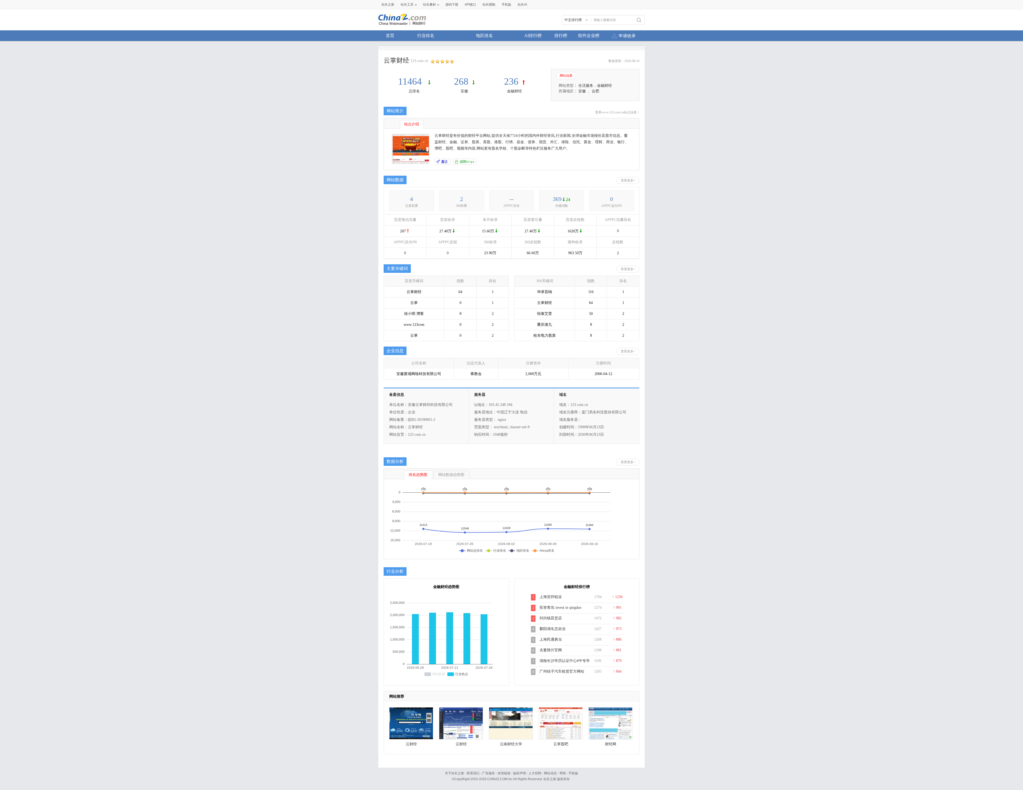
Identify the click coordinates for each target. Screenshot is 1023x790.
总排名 (414, 91)
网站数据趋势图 (451, 475)
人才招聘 (535, 773)
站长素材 (429, 4)
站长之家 (387, 4)
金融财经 (514, 91)
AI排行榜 (533, 35)
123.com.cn (419, 61)
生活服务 (585, 86)
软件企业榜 (588, 35)
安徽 (464, 91)
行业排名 (425, 35)
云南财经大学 (511, 744)
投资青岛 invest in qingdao (560, 608)
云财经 (411, 744)
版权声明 (519, 773)
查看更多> (628, 180)
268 (461, 81)
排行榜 (560, 35)
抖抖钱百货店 (550, 618)
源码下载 (451, 4)
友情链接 (504, 773)
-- (511, 199)
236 (511, 81)
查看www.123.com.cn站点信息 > (617, 112)
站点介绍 (411, 124)
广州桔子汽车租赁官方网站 (561, 671)
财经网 (610, 744)
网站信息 (566, 75)
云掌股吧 (560, 744)
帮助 (562, 773)
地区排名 (484, 35)
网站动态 (550, 773)
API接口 (470, 4)
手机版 (573, 773)
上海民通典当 (550, 639)
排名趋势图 (418, 475)
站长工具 (407, 4)
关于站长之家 (454, 773)
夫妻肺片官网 (550, 650)
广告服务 (488, 773)
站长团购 (488, 4)
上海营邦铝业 (550, 597)
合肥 (595, 91)
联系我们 (473, 773)
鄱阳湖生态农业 (552, 629)
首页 (390, 35)
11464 (411, 81)
